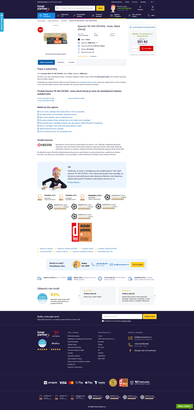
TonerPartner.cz (104, 332)
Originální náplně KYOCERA (107, 249)
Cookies (70, 353)
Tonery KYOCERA (46, 251)
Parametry (60, 62)
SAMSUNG (101, 356)
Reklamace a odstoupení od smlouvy (80, 339)
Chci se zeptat (138, 265)
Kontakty (143, 2)
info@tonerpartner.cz (121, 265)
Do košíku (147, 48)
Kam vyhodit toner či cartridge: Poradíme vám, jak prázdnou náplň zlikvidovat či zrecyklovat (70, 123)
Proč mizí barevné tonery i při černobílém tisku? (55, 131)
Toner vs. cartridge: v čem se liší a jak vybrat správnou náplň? (60, 126)
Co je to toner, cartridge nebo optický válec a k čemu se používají (61, 112)
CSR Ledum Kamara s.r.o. (106, 339)
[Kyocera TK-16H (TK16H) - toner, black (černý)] (55, 50)
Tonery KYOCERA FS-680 (45, 101)
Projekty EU (71, 364)
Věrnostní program (74, 356)
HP (99, 350)
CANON (100, 353)
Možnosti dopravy (116, 2)
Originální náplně (87, 249)
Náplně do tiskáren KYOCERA (67, 249)
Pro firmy (135, 2)
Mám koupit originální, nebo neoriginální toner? (55, 117)
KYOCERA (64, 20)
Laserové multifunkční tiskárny (83, 251)
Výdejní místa (72, 344)
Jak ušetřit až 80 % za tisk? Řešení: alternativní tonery (57, 114)
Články (127, 2)
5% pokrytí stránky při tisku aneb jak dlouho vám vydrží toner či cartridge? (64, 120)
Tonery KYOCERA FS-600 (45, 98)
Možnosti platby (73, 342)
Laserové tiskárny (62, 251)
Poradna (71, 62)
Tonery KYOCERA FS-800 (76, 98)
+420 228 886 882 (124, 8)
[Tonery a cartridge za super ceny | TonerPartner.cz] (43, 8)
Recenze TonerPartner (75, 367)
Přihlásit (140, 9)
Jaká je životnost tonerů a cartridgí (51, 129)
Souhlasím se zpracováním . (117, 321)
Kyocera (112, 35)
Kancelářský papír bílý (105, 251)
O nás (100, 336)
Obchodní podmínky (74, 347)
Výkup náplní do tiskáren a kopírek (79, 361)
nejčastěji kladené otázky (88, 82)
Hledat (100, 8)
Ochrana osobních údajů (76, 350)
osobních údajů (126, 321)
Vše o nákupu (73, 332)
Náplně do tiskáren (53, 20)
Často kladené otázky (75, 359)
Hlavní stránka (41, 20)
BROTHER (101, 359)
